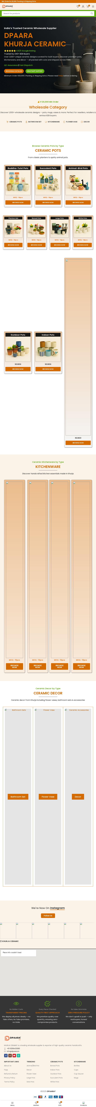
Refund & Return (11, 1074)
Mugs (76, 1078)
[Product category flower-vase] (48, 797)
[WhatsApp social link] (18, 1055)
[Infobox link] (47, 1012)
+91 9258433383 (13, 1048)
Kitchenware (80, 1062)
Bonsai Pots (55, 1065)
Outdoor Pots (55, 1074)
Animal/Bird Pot (33, 1065)
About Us (7, 1065)
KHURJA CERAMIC (10, 941)
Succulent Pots (56, 1078)
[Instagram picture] (8, 931)
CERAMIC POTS (48, 150)
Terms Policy (9, 1082)
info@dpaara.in (13, 1051)
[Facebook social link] (6, 1055)
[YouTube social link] (14, 1055)
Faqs (6, 1070)
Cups (76, 1070)
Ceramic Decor (48, 693)
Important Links (11, 1062)
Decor (29, 1070)
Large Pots (31, 1078)
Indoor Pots (54, 1070)
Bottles (77, 1065)
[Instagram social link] (10, 1055)
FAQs (61, 76)
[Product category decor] (78, 797)
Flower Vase (31, 1074)
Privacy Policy (9, 1078)
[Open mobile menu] (93, 6)
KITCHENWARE (48, 466)
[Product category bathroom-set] (18, 797)
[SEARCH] (91, 13)
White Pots (54, 1082)
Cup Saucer (79, 1074)
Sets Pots (30, 1082)
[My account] (83, 6)
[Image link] (18, 180)
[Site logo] (7, 6)
